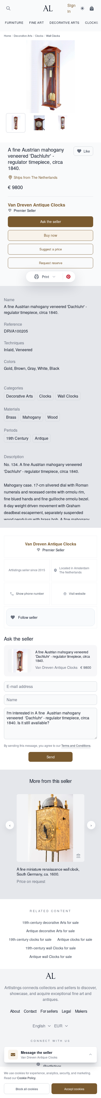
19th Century (17, 438)
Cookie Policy (26, 1078)
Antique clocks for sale (74, 939)
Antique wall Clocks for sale (50, 956)
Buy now (50, 235)
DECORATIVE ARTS (64, 22)
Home (7, 36)
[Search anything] (8, 8)
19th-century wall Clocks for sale (50, 947)
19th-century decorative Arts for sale (50, 922)
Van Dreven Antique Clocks (36, 205)
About (15, 1011)
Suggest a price (50, 249)
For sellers (49, 1011)
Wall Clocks (68, 396)
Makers (81, 1011)
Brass (11, 417)
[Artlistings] (49, 8)
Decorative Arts (23, 36)
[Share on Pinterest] (68, 277)
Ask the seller (50, 221)
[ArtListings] (50, 976)
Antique (41, 438)
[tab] (15, 123)
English (39, 1026)
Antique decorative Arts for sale (50, 930)
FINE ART (36, 22)
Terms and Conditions (75, 745)
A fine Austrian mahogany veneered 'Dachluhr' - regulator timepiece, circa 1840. (62, 656)
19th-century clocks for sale (30, 939)
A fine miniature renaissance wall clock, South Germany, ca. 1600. (48, 872)
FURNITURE (14, 22)
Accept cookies (74, 1089)
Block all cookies (27, 1089)
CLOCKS (91, 22)
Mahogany (32, 417)
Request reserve (50, 262)
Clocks (39, 36)
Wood (52, 417)
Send (51, 756)
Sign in (71, 8)
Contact (30, 1011)
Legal (66, 1011)
